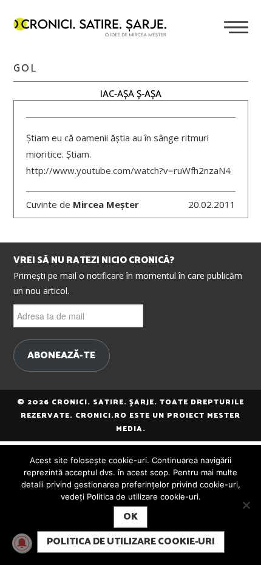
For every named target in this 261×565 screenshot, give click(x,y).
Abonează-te (61, 356)
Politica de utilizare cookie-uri (131, 541)
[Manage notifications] (22, 543)
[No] (246, 505)
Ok (130, 516)
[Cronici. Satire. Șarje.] (94, 28)
